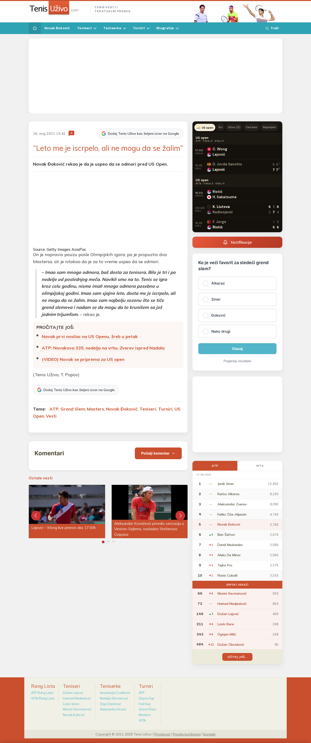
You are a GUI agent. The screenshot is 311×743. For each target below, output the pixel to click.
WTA (260, 465)
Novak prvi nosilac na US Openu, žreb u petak (90, 336)
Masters (95, 409)
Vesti (51, 416)
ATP (54, 409)
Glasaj (237, 349)
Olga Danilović (110, 704)
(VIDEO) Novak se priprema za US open (83, 359)
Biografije (165, 28)
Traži (274, 28)
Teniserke (112, 28)
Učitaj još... (237, 657)
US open (207, 127)
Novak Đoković (57, 28)
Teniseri (84, 28)
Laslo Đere (71, 704)
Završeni (251, 127)
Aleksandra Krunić (113, 709)
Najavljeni (269, 127)
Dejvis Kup (146, 698)
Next (180, 515)
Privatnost (162, 734)
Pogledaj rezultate (237, 361)
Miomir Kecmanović (77, 709)
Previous (36, 515)
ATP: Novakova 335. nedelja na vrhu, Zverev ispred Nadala (103, 348)
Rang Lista (43, 686)
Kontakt (209, 734)
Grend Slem (72, 409)
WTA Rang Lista (42, 698)
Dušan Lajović (73, 693)
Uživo (234, 127)
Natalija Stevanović (114, 698)
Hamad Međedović (77, 698)
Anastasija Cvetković (115, 693)
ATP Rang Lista (42, 693)
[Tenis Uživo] (57, 8)
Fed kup (145, 704)
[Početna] (35, 28)
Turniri (139, 28)
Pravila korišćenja (187, 734)
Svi (220, 127)
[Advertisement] (155, 76)
